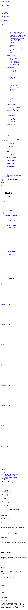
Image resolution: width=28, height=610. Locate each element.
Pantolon (12, 50)
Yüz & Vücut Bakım (15, 107)
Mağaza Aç (7, 491)
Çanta (10, 67)
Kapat (8, 518)
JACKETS (11, 252)
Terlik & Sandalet (14, 62)
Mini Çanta (12, 77)
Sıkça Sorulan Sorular (9, 475)
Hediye (11, 160)
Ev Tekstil (11, 157)
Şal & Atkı (12, 89)
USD (7, 4)
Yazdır (2, 600)
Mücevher (11, 93)
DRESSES (11, 220)
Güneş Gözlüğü (14, 88)
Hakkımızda (7, 478)
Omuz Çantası (13, 71)
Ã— (3, 179)
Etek (11, 48)
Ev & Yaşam (7, 151)
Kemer (11, 90)
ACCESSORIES (11, 215)
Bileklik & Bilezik (14, 97)
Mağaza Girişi (7, 17)
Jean (11, 46)
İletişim (6, 490)
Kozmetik (11, 104)
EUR (7, 5)
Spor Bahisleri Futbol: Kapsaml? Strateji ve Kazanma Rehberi (18, 33)
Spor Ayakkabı (13, 58)
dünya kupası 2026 (14, 64)
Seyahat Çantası (14, 78)
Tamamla (3, 518)
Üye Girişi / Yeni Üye (6, 548)
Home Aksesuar (12, 172)
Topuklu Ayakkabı (14, 61)
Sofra (10, 166)
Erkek (5, 111)
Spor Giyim (13, 52)
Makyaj (12, 109)
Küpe (11, 99)
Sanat (10, 163)
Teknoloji (11, 169)
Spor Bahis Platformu (15, 39)
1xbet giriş (21, 606)
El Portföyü (13, 70)
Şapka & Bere (13, 85)
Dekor (10, 154)
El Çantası (12, 76)
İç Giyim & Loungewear (16, 49)
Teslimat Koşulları (8, 473)
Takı (11, 86)
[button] (5, 1)
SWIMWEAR (11, 225)
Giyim (10, 27)
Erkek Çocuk (12, 146)
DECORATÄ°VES (11, 279)
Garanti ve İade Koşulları (10, 482)
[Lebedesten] (4, 20)
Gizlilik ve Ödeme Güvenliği (11, 474)
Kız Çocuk (11, 143)
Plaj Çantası (13, 73)
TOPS (11, 210)
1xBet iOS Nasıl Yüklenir (16, 41)
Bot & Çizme (13, 60)
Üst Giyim (12, 42)
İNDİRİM (6, 176)
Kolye (11, 101)
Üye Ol (5, 12)
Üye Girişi (6, 13)
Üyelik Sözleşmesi (8, 481)
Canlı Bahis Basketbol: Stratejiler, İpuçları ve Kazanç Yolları (18, 36)
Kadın (5, 24)
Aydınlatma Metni (8, 480)
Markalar (6, 488)
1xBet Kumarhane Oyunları (17, 38)
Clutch (11, 74)
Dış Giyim (12, 45)
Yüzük (11, 98)
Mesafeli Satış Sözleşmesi (10, 477)
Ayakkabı (11, 55)
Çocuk (5, 140)
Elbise (11, 43)
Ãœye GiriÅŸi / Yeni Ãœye (8, 533)
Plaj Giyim (12, 31)
